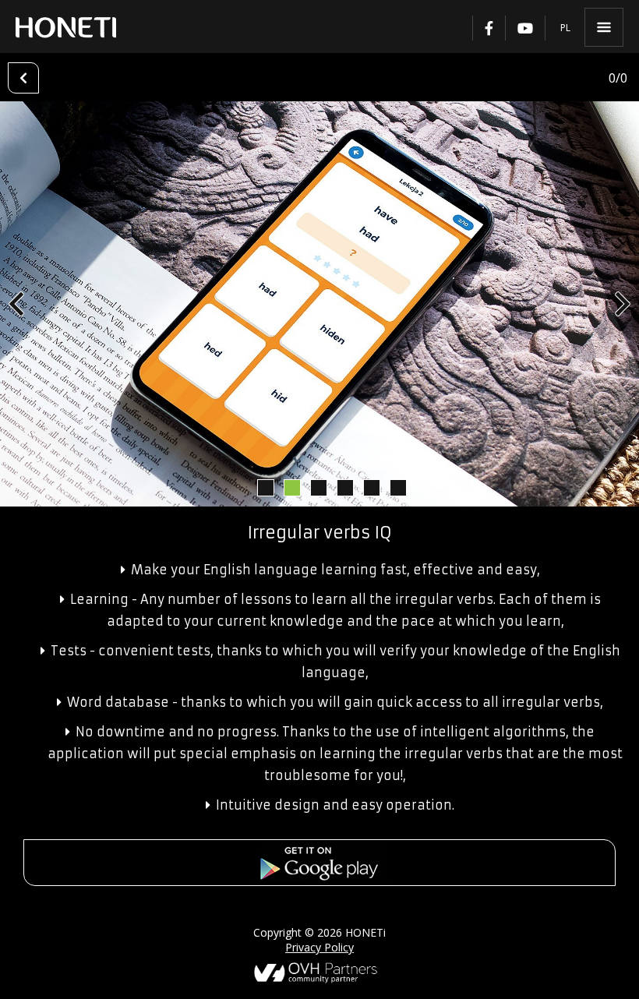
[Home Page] (66, 27)
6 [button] (397, 487)
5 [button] (371, 487)
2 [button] (291, 487)
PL (565, 27)
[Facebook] (488, 28)
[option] (319, 304)
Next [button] (622, 303)
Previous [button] (16, 303)
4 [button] (344, 487)
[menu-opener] (603, 27)
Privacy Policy (319, 947)
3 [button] (318, 487)
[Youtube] (525, 28)
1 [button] (265, 487)
